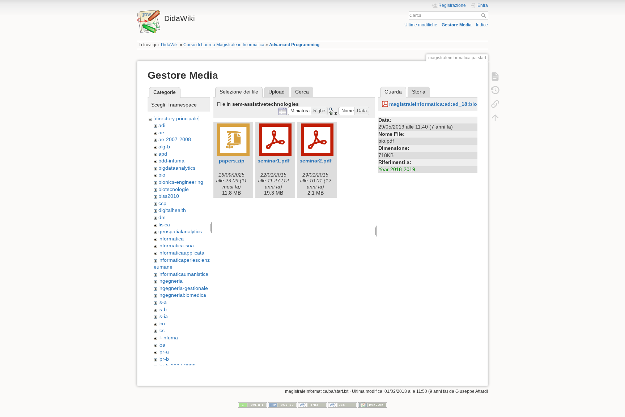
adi (161, 125)
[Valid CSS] (342, 404)
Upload (276, 92)
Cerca (484, 15)
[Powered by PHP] (282, 404)
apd (162, 154)
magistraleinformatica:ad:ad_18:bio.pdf (438, 104)
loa (161, 345)
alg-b (164, 146)
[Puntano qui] (495, 104)
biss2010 (168, 196)
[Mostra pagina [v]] (495, 76)
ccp (162, 203)
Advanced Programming (294, 44)
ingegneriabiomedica (182, 295)
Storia (418, 92)
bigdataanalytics (176, 168)
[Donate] (252, 404)
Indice (482, 24)
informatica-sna (176, 245)
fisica (164, 224)
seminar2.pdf (315, 161)
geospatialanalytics (180, 231)
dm (162, 217)
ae (161, 132)
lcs (161, 330)
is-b (162, 309)
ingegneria (170, 281)
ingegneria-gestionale (183, 288)
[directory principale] (176, 118)
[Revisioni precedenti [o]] (495, 90)
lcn (161, 323)
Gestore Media (457, 24)
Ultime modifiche (420, 24)
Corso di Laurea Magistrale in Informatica (223, 44)
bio (161, 175)
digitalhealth (172, 210)
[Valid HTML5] (312, 404)
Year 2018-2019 (396, 169)
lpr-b (163, 359)
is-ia (163, 316)
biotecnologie (173, 189)
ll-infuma (168, 337)
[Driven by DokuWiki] (372, 404)
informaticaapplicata (181, 253)
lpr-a (163, 352)
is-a (162, 302)
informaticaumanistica (183, 274)
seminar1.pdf (274, 161)
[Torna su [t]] (495, 118)
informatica (171, 239)
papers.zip (232, 161)
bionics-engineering (180, 182)
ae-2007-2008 (174, 139)
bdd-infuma (171, 161)
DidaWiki (170, 44)
